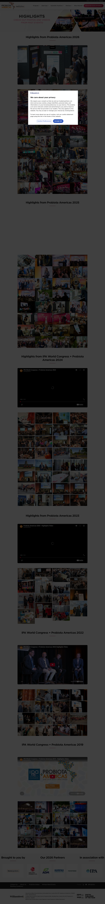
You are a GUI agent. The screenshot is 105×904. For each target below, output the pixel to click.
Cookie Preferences (44, 121)
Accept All (58, 121)
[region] (53, 107)
